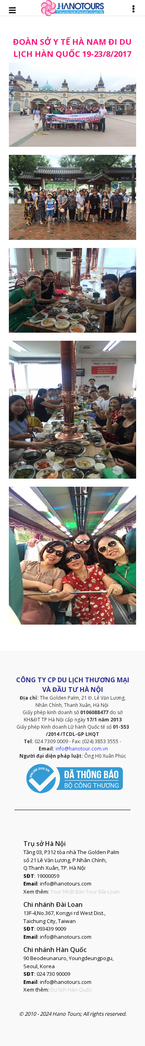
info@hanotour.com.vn (82, 748)
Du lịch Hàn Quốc (71, 989)
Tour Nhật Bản (67, 891)
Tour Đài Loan (103, 891)
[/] (72, 104)
